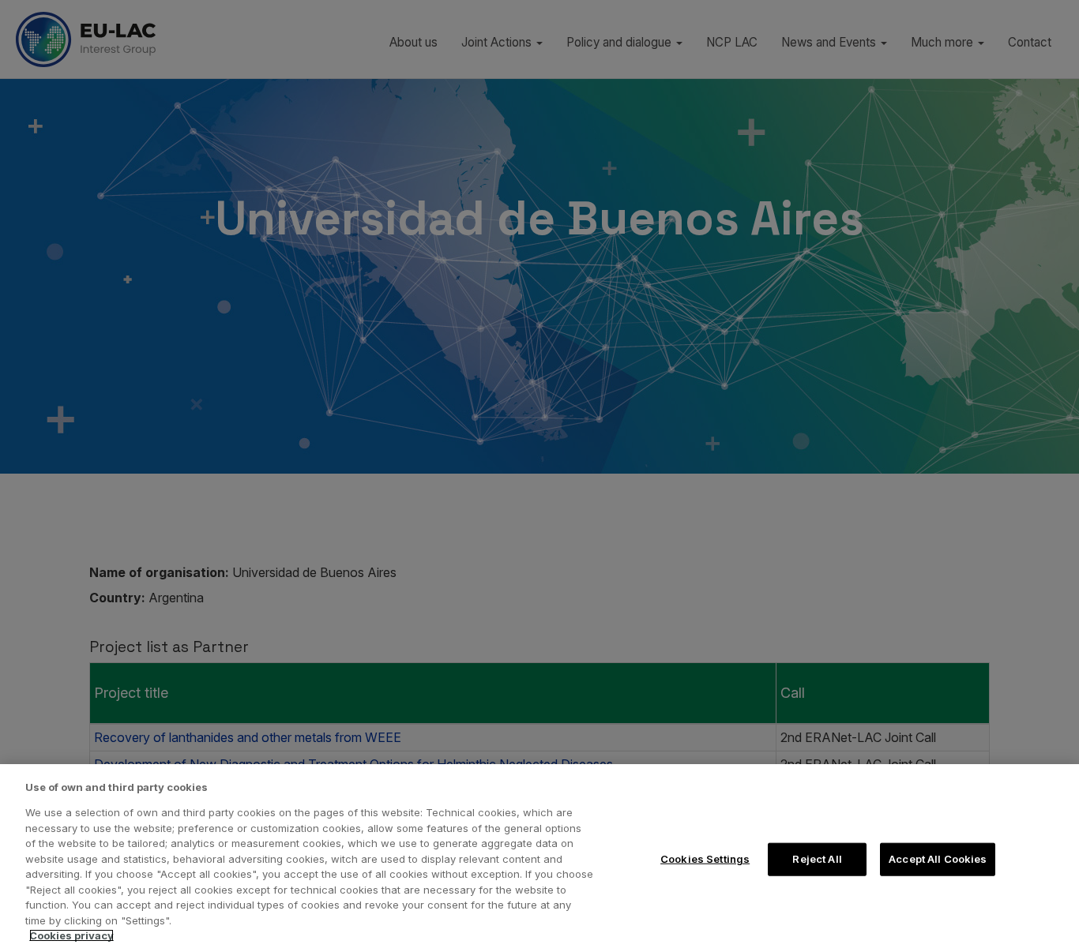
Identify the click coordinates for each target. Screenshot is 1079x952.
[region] (539, 858)
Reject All (816, 859)
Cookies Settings (705, 859)
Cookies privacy (71, 935)
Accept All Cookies (938, 859)
